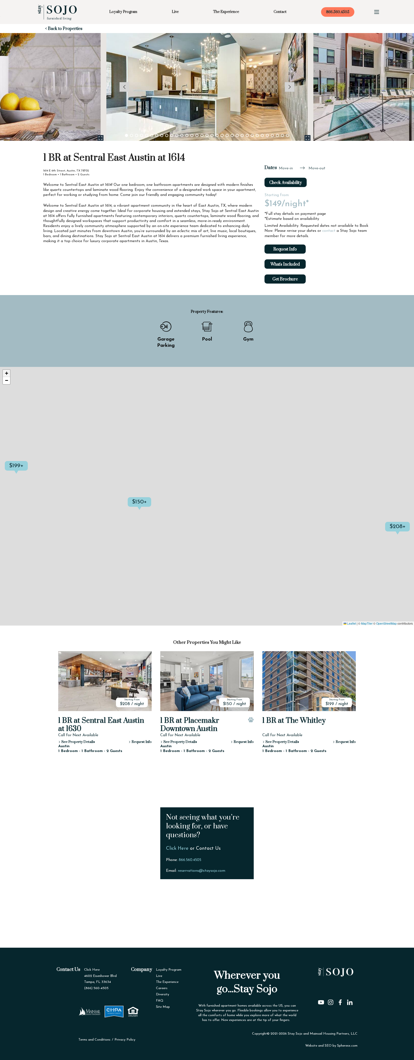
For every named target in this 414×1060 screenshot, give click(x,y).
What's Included (285, 264)
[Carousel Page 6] (151, 135)
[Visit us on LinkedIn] (349, 1001)
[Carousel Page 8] (161, 135)
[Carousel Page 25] (247, 135)
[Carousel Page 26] (252, 135)
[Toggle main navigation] (376, 12)
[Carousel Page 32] (282, 135)
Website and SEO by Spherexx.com (331, 1046)
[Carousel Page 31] (277, 135)
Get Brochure (285, 279)
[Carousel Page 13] (187, 135)
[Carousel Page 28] (262, 135)
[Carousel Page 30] (272, 135)
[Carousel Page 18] (212, 135)
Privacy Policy (125, 1040)
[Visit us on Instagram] (330, 1001)
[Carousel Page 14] (192, 135)
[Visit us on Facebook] (340, 1001)
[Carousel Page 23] (237, 135)
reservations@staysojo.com (201, 871)
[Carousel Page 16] (202, 135)
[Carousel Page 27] (257, 135)
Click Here (177, 848)
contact (328, 231)
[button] (27, 470)
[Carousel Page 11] (176, 135)
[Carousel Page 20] (222, 135)
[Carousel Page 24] (242, 135)
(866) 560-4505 (96, 988)
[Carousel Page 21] (227, 135)
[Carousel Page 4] (141, 135)
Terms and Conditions (94, 1040)
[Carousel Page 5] (146, 135)
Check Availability (285, 182)
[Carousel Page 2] (131, 135)
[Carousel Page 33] (287, 135)
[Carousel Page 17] (207, 135)
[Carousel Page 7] (156, 135)
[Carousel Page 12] (182, 135)
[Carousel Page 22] (232, 135)
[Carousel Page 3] (136, 135)
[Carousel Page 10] (171, 135)
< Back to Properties (63, 28)
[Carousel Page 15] (197, 135)
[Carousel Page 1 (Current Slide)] (126, 135)
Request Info (285, 249)
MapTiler (367, 623)
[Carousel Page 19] (217, 135)
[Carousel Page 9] (166, 135)
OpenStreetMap (386, 623)
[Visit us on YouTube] (321, 1001)
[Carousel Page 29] (267, 135)
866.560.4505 (337, 12)
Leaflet (351, 623)
